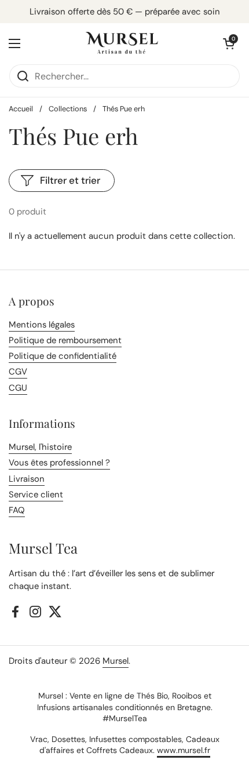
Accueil (21, 109)
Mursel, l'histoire (40, 447)
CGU (18, 388)
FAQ (17, 510)
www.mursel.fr (183, 750)
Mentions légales (42, 324)
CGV (18, 371)
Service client (36, 494)
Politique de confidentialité (62, 356)
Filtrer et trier (70, 180)
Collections (68, 109)
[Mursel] (122, 43)
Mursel (115, 661)
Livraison (27, 479)
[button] (228, 43)
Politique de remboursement (65, 340)
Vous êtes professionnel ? (59, 462)
